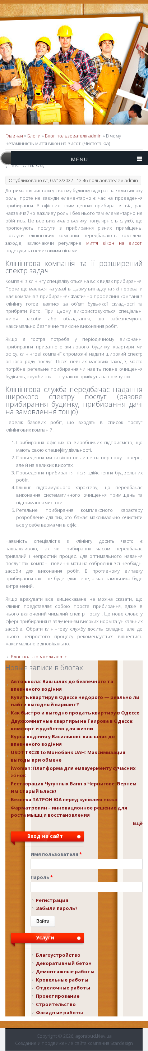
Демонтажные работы (65, 971)
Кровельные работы (62, 979)
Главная (14, 135)
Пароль (42, 877)
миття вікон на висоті (114, 243)
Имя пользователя (56, 854)
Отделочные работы (63, 987)
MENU (79, 159)
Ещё (138, 823)
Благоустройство (58, 955)
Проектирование (57, 996)
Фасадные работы (59, 1012)
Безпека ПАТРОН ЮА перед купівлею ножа (64, 799)
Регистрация (52, 900)
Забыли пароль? (57, 908)
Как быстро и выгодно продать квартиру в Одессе (75, 712)
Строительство (56, 1004)
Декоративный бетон (64, 963)
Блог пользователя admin (73, 135)
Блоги (34, 135)
